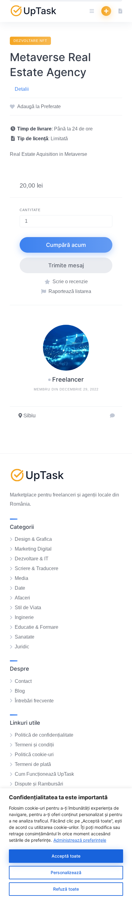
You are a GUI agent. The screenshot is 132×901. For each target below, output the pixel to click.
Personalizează (66, 872)
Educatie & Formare (36, 627)
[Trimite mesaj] (112, 415)
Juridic (22, 646)
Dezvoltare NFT (30, 40)
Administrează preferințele (79, 840)
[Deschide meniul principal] (92, 11)
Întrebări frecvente (34, 700)
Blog (20, 691)
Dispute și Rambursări (39, 783)
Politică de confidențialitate (44, 735)
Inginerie (24, 617)
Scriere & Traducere (36, 568)
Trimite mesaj (66, 265)
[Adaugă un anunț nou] (106, 11)
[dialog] (66, 844)
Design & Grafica (33, 539)
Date (20, 588)
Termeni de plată (33, 764)
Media (21, 578)
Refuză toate (66, 889)
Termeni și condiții (34, 744)
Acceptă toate (66, 856)
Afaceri (22, 597)
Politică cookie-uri (34, 754)
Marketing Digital (33, 548)
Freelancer (68, 379)
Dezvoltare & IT (32, 558)
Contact (23, 681)
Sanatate (24, 636)
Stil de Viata (28, 607)
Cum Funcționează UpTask (44, 774)
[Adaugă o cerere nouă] (120, 11)
